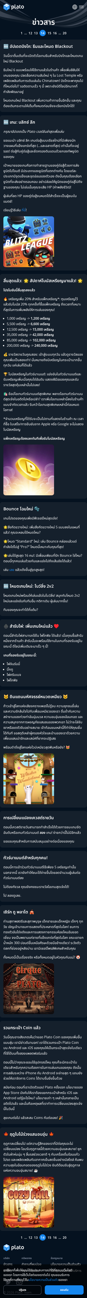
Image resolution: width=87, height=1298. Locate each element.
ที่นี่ (24, 210)
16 (55, 33)
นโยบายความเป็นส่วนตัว (43, 1279)
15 (49, 33)
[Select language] (74, 7)
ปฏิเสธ (22, 1290)
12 (30, 33)
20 (65, 33)
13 (36, 33)
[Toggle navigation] (81, 7)
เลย (11, 569)
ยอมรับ (64, 1290)
